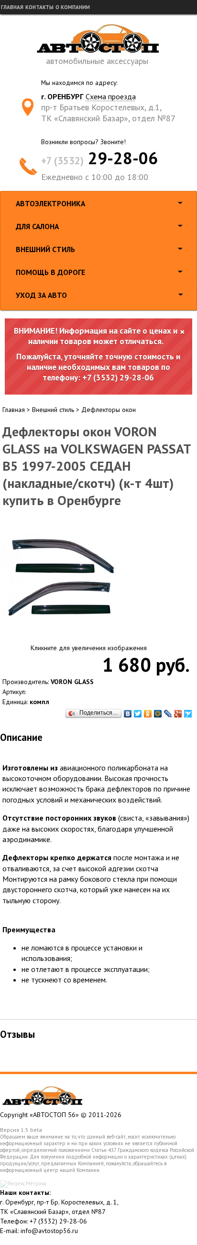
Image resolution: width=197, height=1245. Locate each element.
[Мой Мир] (158, 713)
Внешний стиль (45, 249)
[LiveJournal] (168, 713)
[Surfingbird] (188, 713)
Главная (12, 7)
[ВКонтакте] (128, 713)
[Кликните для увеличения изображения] (62, 577)
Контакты (39, 7)
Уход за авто (41, 295)
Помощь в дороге (50, 272)
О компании (72, 7)
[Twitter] (138, 713)
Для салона (37, 226)
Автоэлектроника (50, 203)
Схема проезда (111, 96)
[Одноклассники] (148, 713)
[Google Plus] (178, 713)
